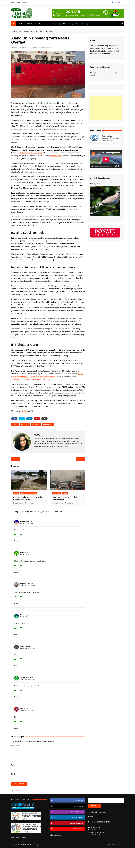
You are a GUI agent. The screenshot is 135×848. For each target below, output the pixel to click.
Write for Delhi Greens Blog (97, 812)
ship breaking (48, 425)
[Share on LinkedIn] (29, 418)
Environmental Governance (28, 493)
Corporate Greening (82, 24)
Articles (21, 31)
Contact (24, 2)
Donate (18, 2)
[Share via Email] (44, 418)
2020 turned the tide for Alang (30, 153)
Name (13, 765)
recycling (36, 425)
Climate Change (68, 24)
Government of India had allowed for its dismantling (30, 379)
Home (15, 31)
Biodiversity (57, 24)
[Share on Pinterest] (37, 418)
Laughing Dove (95, 184)
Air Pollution (21, 24)
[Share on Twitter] (22, 418)
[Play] (93, 166)
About (13, 2)
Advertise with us (55, 835)
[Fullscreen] (119, 166)
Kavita (15, 48)
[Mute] (116, 166)
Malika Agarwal (58, 503)
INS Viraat (25, 425)
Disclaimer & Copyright (18, 837)
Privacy (114, 845)
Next (79, 459)
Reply (16, 541)
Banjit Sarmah (19, 503)
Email (13, 774)
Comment (15, 746)
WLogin (107, 845)
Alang (15, 425)
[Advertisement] (106, 108)
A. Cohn (25, 411)
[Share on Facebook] (14, 418)
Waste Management (45, 24)
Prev (17, 459)
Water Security (31, 24)
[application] (106, 159)
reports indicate (56, 156)
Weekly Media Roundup (100, 67)
